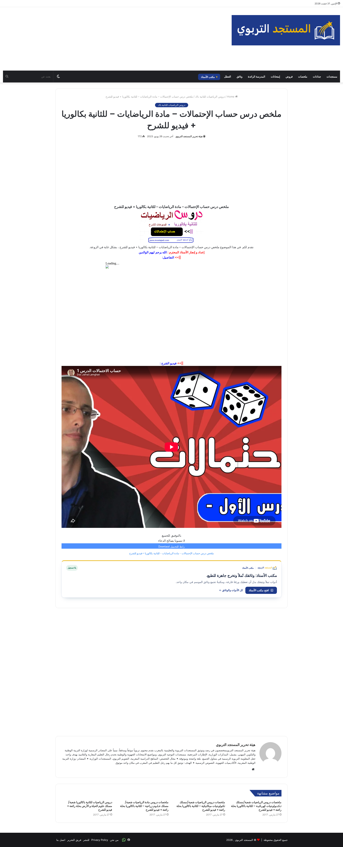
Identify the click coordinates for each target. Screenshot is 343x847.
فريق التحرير (74, 839)
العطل (227, 76)
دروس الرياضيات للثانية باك (210, 96)
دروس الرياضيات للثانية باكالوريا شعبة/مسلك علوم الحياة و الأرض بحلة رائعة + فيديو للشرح (89, 806)
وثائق (239, 76)
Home (231, 96)
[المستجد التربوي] (286, 30)
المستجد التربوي (244, 839)
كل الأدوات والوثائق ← (231, 590)
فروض (289, 76)
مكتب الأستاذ (208, 76)
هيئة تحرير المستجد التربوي (188, 136)
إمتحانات (275, 76)
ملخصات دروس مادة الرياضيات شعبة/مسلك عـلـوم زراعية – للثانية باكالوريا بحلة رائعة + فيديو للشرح (144, 806)
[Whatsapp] (123, 839)
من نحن (114, 839)
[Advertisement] (114, 39)
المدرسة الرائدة (256, 76)
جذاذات (317, 76)
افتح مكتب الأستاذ (259, 590)
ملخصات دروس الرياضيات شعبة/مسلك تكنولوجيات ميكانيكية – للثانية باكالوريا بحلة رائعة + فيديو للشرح (200, 806)
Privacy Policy (99, 839)
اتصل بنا (60, 839)
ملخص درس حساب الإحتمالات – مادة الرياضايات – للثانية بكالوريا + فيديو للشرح (171, 553)
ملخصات (302, 76)
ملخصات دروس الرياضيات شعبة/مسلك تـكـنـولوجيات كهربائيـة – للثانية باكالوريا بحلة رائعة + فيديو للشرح (256, 806)
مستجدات (332, 76)
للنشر (86, 839)
